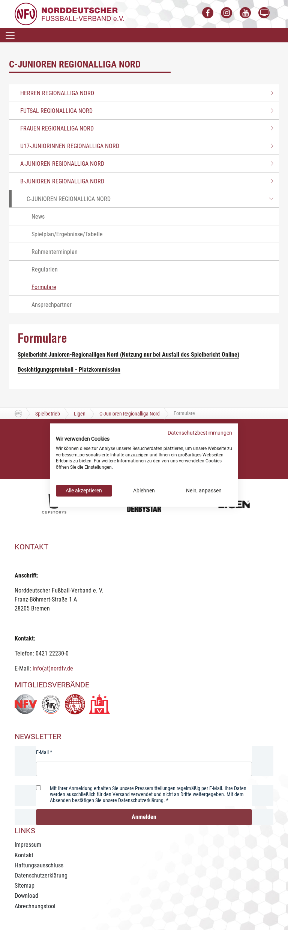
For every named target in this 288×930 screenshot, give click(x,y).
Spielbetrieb (47, 414)
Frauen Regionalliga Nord (57, 128)
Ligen (80, 414)
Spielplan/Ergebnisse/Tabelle (67, 234)
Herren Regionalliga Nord (57, 93)
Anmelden (144, 816)
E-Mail (42, 752)
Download (26, 895)
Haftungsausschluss (39, 865)
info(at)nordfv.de (53, 668)
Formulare (44, 287)
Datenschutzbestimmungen (200, 433)
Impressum (28, 844)
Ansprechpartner (52, 304)
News (38, 216)
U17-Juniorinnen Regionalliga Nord (69, 146)
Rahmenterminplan (55, 251)
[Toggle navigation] (10, 35)
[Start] (18, 413)
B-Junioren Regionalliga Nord (62, 181)
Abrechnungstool (35, 906)
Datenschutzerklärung (41, 875)
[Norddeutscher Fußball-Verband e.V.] (69, 13)
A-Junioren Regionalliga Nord (62, 163)
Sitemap (24, 885)
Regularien (45, 269)
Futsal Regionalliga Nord (56, 110)
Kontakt (24, 855)
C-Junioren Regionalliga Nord (69, 198)
